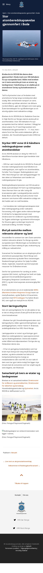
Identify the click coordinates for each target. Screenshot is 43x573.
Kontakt (18, 495)
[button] (6, 4)
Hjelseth (28, 546)
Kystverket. (29, 388)
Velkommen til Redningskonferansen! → (24, 465)
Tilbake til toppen (21, 483)
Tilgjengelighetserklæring (28, 548)
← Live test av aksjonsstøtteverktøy (17, 461)
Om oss (25, 495)
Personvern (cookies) (12, 548)
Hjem (4, 13)
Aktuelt (15, 70)
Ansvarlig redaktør (21, 550)
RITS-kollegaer (19, 298)
